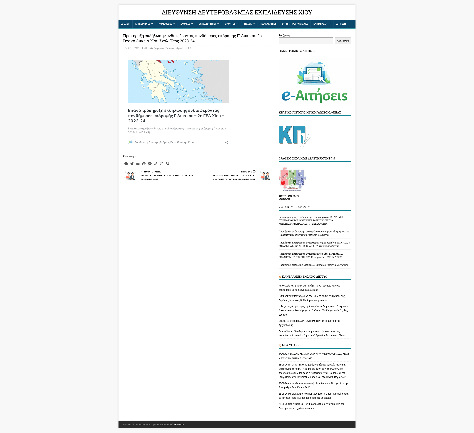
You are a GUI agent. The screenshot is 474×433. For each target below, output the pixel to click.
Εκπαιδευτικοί (207, 23)
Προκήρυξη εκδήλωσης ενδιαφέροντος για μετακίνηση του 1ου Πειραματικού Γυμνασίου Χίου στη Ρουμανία (314, 233)
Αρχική (125, 23)
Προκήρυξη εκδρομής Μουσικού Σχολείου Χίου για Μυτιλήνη (313, 264)
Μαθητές (230, 23)
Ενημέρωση (320, 23)
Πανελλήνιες (268, 23)
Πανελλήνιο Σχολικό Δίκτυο (304, 276)
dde (146, 48)
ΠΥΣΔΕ (248, 23)
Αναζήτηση (284, 35)
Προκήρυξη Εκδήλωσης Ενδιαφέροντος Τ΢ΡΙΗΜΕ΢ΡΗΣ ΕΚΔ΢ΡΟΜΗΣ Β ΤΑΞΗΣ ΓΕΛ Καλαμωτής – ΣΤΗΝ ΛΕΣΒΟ (311, 255)
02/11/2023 (133, 48)
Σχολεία (185, 23)
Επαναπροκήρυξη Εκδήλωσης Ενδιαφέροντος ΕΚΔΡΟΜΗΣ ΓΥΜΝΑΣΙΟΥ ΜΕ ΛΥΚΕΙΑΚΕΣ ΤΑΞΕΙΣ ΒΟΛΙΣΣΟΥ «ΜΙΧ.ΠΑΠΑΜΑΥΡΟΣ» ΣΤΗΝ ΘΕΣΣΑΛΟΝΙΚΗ (311, 220)
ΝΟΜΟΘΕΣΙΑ (165, 23)
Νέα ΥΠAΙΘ (290, 345)
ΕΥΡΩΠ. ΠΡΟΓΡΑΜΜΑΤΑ (295, 23)
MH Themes (178, 424)
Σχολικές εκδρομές (175, 48)
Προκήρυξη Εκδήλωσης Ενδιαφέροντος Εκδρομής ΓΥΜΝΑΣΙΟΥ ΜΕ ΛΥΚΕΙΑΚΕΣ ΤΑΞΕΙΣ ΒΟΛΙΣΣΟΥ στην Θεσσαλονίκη (314, 244)
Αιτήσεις (341, 23)
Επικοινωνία (142, 23)
